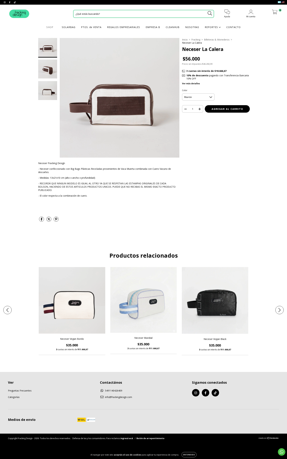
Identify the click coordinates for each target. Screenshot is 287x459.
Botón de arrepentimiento (150, 438)
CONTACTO (233, 27)
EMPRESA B (153, 27)
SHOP (50, 27)
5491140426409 (113, 390)
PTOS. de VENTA (91, 27)
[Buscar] (210, 13)
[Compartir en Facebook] (42, 220)
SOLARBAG (68, 27)
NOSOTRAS (192, 27)
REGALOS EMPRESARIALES (123, 27)
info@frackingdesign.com (118, 397)
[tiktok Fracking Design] (15, 2)
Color (184, 90)
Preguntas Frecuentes (20, 390)
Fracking (195, 39)
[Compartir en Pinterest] (56, 220)
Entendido (189, 455)
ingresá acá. (127, 438)
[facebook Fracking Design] (9, 2)
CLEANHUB (173, 27)
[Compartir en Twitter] (49, 220)
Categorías (14, 397)
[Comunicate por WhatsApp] (281, 452)
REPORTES (212, 27)
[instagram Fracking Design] (4, 2)
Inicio (185, 39)
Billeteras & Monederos (217, 39)
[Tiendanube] (268, 438)
